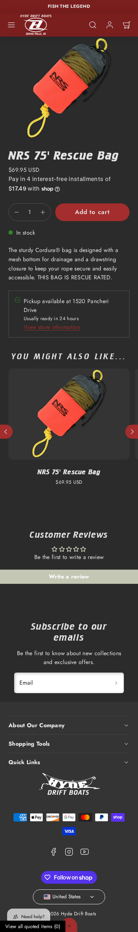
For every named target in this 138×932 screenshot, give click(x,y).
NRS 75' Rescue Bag (69, 472)
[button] (11, 24)
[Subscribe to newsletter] (116, 683)
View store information (52, 327)
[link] (109, 24)
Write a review (69, 576)
